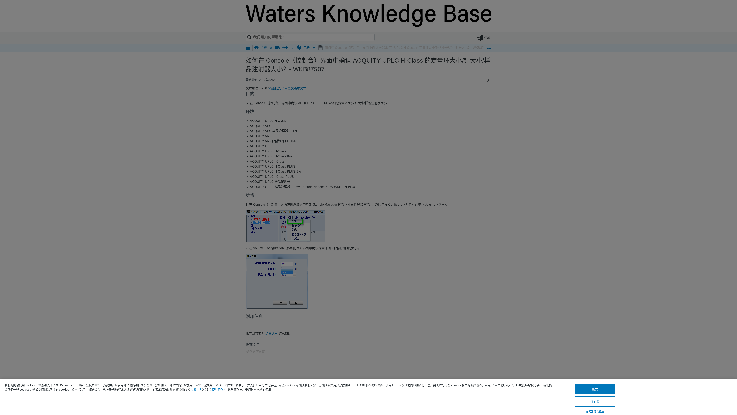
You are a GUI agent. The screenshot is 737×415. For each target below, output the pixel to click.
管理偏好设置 (595, 411)
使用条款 (217, 389)
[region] (368, 397)
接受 (595, 389)
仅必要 (595, 401)
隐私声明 (196, 389)
